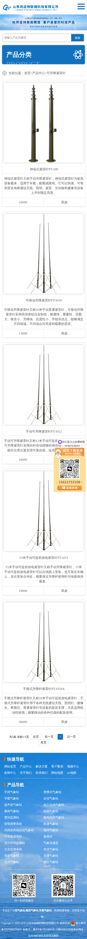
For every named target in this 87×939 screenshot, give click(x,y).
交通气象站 (51, 855)
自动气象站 (51, 798)
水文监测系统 (13, 849)
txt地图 (71, 772)
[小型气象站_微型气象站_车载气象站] (30, 7)
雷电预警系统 (13, 823)
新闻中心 (10, 772)
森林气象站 (11, 811)
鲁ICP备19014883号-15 (45, 929)
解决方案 (42, 766)
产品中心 (38, 73)
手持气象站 (11, 792)
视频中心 (73, 766)
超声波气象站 (13, 804)
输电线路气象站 (54, 817)
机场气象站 (51, 823)
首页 (27, 73)
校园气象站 (51, 811)
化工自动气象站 (54, 804)
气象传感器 (51, 843)
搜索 (77, 37)
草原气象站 (11, 855)
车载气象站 (11, 798)
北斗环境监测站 (14, 843)
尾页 (43, 742)
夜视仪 (48, 836)
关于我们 (26, 772)
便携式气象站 (52, 792)
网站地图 (57, 772)
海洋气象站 (51, 830)
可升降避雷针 (56, 73)
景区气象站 (51, 862)
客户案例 (57, 766)
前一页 (49, 736)
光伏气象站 (11, 862)
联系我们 (42, 772)
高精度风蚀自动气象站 (19, 830)
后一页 (71, 736)
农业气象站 (51, 849)
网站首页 (10, 766)
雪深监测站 (11, 817)
